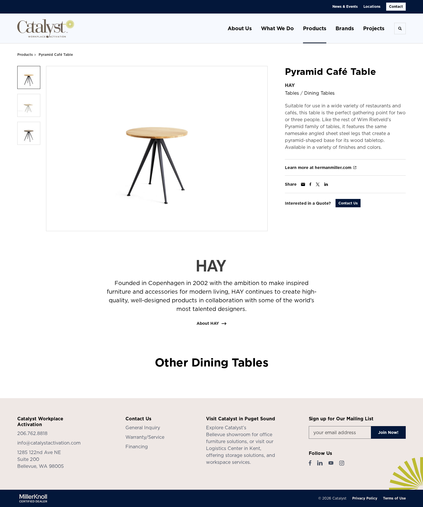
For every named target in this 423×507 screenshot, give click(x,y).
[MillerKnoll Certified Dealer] (33, 498)
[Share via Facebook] (310, 184)
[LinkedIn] (320, 463)
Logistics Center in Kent (233, 448)
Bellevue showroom (228, 434)
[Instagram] (341, 463)
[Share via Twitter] (318, 184)
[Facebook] (310, 463)
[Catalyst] (46, 28)
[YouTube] (331, 463)
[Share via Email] (303, 184)
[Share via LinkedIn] (326, 184)
